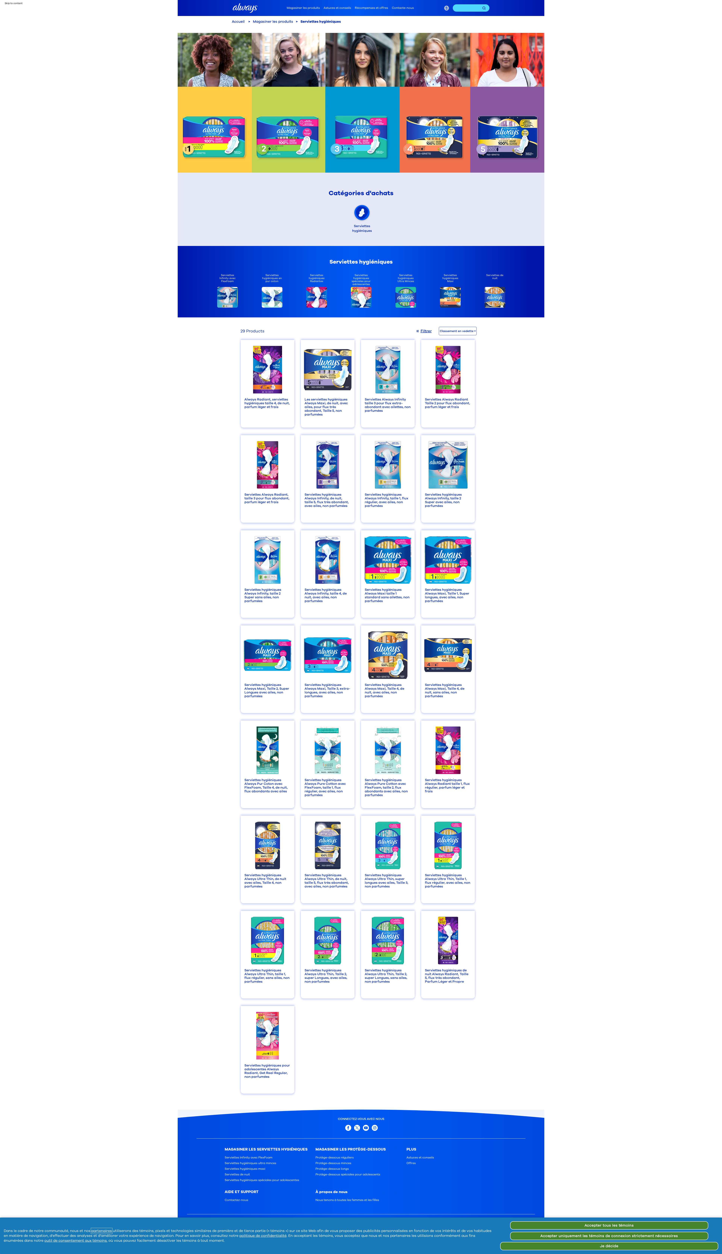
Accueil (239, 21)
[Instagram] (375, 1128)
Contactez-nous (236, 1200)
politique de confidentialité (263, 1235)
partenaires (101, 1230)
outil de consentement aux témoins (75, 1240)
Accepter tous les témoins (609, 1225)
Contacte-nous (403, 8)
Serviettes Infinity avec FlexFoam (248, 1157)
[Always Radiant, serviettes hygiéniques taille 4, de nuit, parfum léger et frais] (268, 370)
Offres (411, 1163)
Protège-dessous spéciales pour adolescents (347, 1174)
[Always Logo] (245, 8)
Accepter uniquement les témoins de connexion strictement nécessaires (609, 1236)
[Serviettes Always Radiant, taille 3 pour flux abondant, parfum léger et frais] (268, 465)
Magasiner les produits (303, 8)
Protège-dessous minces (333, 1163)
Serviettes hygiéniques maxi (245, 1169)
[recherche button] (484, 8)
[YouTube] (366, 1128)
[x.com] (357, 1128)
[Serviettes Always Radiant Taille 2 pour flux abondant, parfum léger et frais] (448, 370)
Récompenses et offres (371, 8)
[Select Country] (446, 8)
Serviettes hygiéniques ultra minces (250, 1163)
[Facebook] (348, 1128)
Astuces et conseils (337, 8)
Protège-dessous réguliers (334, 1157)
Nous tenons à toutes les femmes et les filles (347, 1200)
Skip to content (14, 3)
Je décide (609, 1246)
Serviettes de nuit (237, 1174)
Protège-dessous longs (332, 1169)
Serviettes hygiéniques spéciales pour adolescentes (262, 1180)
